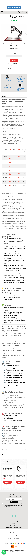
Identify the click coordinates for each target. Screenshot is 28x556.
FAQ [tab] (3, 454)
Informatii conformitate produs (9, 446)
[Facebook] (12, 516)
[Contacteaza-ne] (19, 12)
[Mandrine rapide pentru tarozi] (7, 468)
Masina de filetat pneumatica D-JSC (20, 476)
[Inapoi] (1, 16)
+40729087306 (15, 525)
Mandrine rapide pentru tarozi (7, 476)
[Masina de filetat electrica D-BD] (14, 32)
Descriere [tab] (4, 96)
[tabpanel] (14, 32)
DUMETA (8, 474)
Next (25, 34)
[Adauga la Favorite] (7, 485)
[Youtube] (15, 516)
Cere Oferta (14, 60)
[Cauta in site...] (26, 12)
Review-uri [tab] (5, 452)
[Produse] (2, 12)
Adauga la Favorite (13, 69)
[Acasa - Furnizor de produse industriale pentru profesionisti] (14, 7)
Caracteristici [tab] (5, 449)
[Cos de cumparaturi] (22, 12)
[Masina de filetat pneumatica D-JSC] (20, 468)
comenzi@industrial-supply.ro (15, 527)
